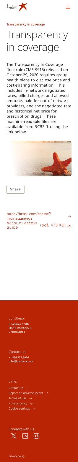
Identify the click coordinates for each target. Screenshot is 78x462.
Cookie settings (19, 408)
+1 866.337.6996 (19, 357)
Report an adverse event (26, 393)
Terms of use (18, 398)
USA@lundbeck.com (21, 361)
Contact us (16, 387)
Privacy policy (18, 403)
